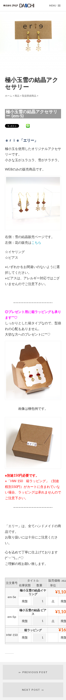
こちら (36, 242)
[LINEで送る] (28, 126)
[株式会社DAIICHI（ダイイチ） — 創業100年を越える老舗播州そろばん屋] (24, 5)
